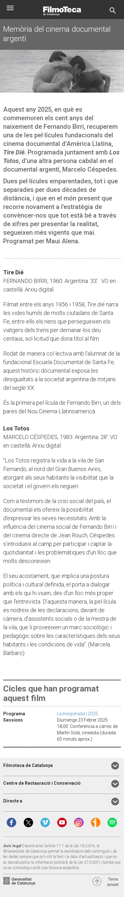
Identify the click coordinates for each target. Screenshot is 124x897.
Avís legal (12, 846)
